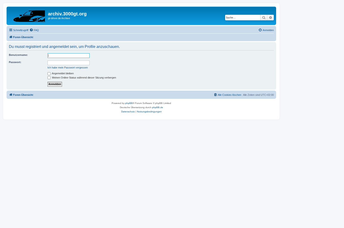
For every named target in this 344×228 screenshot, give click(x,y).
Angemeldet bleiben (62, 73)
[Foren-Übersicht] (28, 15)
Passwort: (15, 62)
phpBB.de (157, 107)
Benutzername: (18, 54)
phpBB (129, 103)
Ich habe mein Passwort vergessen (68, 67)
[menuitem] (34, 30)
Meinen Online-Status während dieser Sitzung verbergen (83, 77)
